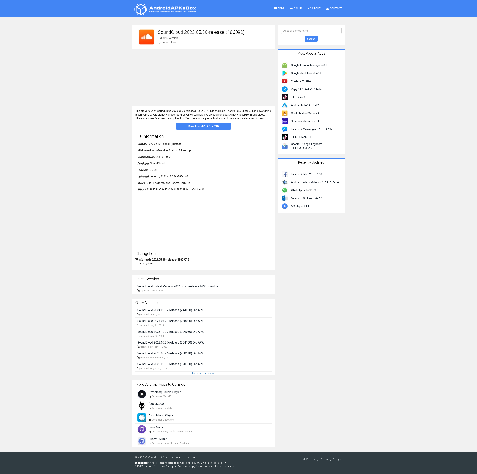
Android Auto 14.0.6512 (305, 105)
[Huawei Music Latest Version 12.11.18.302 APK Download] (141, 440)
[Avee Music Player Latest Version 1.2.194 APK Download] (141, 417)
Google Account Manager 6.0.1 (309, 65)
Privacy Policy (331, 459)
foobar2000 (156, 404)
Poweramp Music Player (165, 392)
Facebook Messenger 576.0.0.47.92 (311, 129)
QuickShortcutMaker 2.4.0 (306, 113)
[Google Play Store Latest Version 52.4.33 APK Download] (285, 72)
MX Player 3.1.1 (300, 206)
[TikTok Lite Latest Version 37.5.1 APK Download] (285, 136)
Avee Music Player (161, 415)
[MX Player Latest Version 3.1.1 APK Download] (285, 205)
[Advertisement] (203, 77)
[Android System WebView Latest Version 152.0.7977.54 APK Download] (285, 181)
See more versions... (203, 373)
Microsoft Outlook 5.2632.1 (307, 198)
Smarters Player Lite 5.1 (305, 121)
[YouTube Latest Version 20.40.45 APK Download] (285, 80)
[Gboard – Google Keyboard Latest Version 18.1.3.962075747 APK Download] (285, 145)
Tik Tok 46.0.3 (299, 97)
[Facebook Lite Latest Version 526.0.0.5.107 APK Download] (285, 173)
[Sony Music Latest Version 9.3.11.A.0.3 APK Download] (141, 428)
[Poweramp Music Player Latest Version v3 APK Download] (141, 393)
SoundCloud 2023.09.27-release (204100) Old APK (170, 342)
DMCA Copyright (310, 459)
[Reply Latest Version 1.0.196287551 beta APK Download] (285, 88)
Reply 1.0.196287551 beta (306, 89)
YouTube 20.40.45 (301, 81)
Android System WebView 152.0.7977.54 (315, 182)
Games (298, 8)
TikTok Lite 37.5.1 (301, 137)
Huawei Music (158, 439)
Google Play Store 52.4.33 (306, 73)
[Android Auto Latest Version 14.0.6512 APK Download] (285, 104)
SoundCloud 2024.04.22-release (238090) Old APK (170, 321)
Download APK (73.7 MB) (203, 126)
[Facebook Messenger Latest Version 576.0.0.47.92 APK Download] (285, 128)
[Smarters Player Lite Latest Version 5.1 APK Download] (285, 120)
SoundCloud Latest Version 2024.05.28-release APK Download (178, 286)
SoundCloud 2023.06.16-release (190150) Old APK (170, 364)
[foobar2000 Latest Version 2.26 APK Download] (141, 405)
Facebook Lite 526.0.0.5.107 (307, 174)
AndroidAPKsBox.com (164, 457)
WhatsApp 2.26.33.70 (303, 190)
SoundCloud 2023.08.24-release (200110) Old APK (170, 353)
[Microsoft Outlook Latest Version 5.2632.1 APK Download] (285, 197)
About (316, 8)
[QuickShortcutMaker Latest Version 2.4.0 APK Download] (285, 112)
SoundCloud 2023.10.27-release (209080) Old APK (170, 331)
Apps (281, 8)
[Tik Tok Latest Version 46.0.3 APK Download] (285, 96)
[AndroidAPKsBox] (165, 9)
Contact (336, 8)
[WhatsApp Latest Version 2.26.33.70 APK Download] (285, 189)
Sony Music (156, 427)
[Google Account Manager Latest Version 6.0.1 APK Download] (285, 64)
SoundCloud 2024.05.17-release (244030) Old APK (170, 310)
